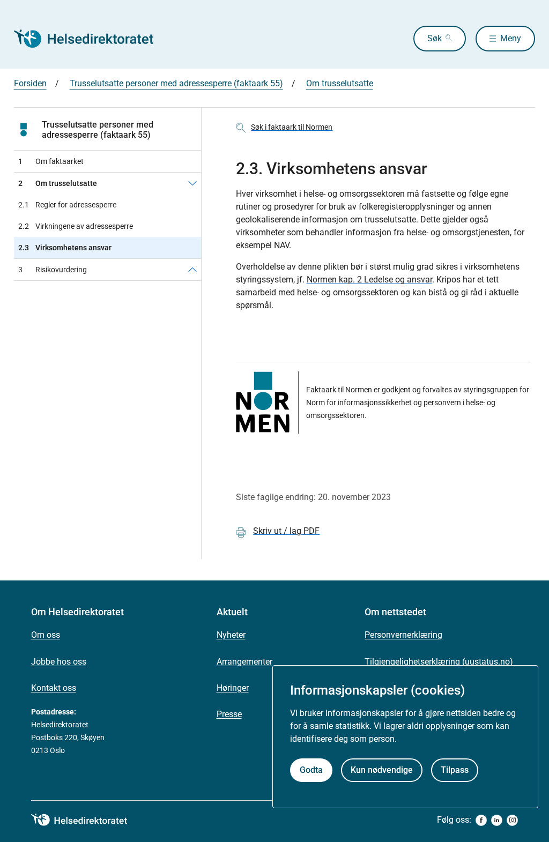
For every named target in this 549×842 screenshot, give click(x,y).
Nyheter (231, 635)
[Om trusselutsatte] (192, 183)
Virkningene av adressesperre (75, 226)
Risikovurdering (52, 269)
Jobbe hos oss (58, 662)
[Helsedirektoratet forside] (91, 38)
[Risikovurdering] (192, 269)
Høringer (233, 688)
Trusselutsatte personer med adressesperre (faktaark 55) (176, 83)
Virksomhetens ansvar (65, 247)
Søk (434, 38)
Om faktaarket (51, 161)
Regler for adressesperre (67, 204)
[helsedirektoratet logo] (87, 820)
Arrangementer (244, 662)
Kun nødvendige (382, 770)
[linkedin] (496, 820)
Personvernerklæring (403, 635)
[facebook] (481, 820)
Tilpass (455, 770)
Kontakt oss (53, 688)
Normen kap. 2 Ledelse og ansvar (369, 279)
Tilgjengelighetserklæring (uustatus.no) (439, 662)
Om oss (45, 635)
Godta (311, 770)
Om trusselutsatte (339, 83)
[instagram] (512, 820)
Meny (510, 38)
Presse (229, 714)
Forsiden (30, 83)
